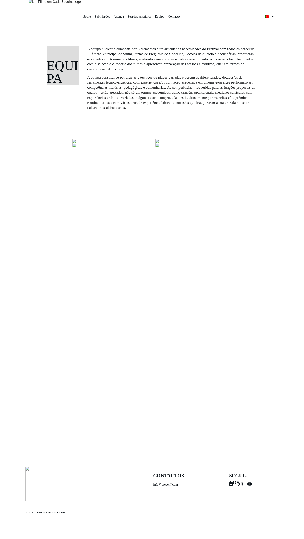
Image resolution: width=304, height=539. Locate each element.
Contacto (174, 16)
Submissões (102, 16)
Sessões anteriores (139, 16)
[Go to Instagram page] (242, 484)
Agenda (119, 16)
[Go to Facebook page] (233, 484)
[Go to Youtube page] (249, 484)
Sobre (87, 16)
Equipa (159, 16)
